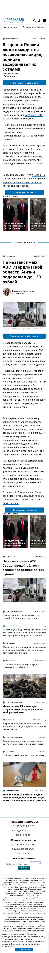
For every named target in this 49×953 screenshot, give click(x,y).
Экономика (10, 256)
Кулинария (10, 643)
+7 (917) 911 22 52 (23, 826)
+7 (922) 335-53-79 (23, 844)
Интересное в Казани (14, 626)
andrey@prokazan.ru (23, 830)
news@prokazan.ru (23, 848)
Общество (10, 751)
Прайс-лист (23, 834)
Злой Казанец (11, 503)
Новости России (12, 791)
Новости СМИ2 (10, 196)
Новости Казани (12, 39)
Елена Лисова (11, 73)
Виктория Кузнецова (23, 291)
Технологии (10, 661)
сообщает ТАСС (34, 115)
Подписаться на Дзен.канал (24, 83)
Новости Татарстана (14, 611)
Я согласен (24, 949)
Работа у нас (23, 853)
